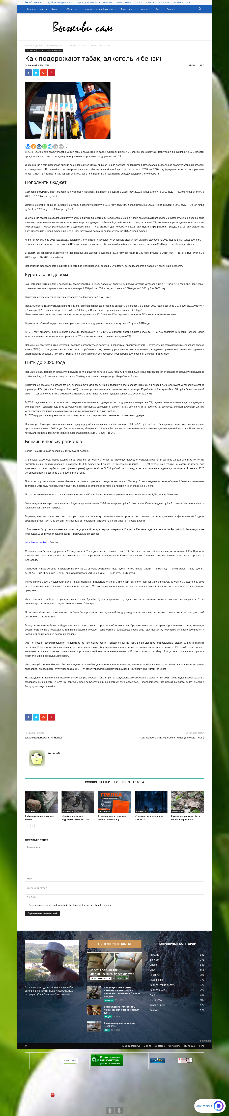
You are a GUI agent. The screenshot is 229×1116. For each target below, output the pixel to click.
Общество (71, 9)
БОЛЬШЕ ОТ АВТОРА (129, 782)
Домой (28, 45)
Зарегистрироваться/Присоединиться (94, 2)
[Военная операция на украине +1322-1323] (94, 1026)
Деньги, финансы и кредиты (49, 45)
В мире (55, 9)
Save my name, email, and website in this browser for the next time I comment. (70, 905)
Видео (159, 9)
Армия (144, 9)
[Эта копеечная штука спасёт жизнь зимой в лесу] (114, 802)
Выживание (127, 9)
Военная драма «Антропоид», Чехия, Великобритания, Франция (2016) (121, 1010)
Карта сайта (178, 2)
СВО (107, 1030)
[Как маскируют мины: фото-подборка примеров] (187, 802)
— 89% (70, 1061)
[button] (200, 9)
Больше (171, 9)
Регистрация (163, 2)
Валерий (32, 65)
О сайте (138, 2)
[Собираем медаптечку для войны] (41, 802)
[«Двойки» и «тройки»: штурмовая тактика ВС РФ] (78, 802)
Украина (109, 1000)
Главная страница (123, 2)
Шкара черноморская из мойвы (43, 737)
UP (110, 1110)
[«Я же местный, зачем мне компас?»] (151, 802)
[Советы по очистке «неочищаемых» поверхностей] (114, 967)
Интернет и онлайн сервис (99, 9)
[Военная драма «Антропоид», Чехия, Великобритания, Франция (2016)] (94, 1010)
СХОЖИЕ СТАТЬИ (97, 782)
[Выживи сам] (114, 27)
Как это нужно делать (100, 978)
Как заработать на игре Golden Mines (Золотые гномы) (172, 737)
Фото (188, 2)
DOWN (119, 1110)
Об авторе (149, 2)
